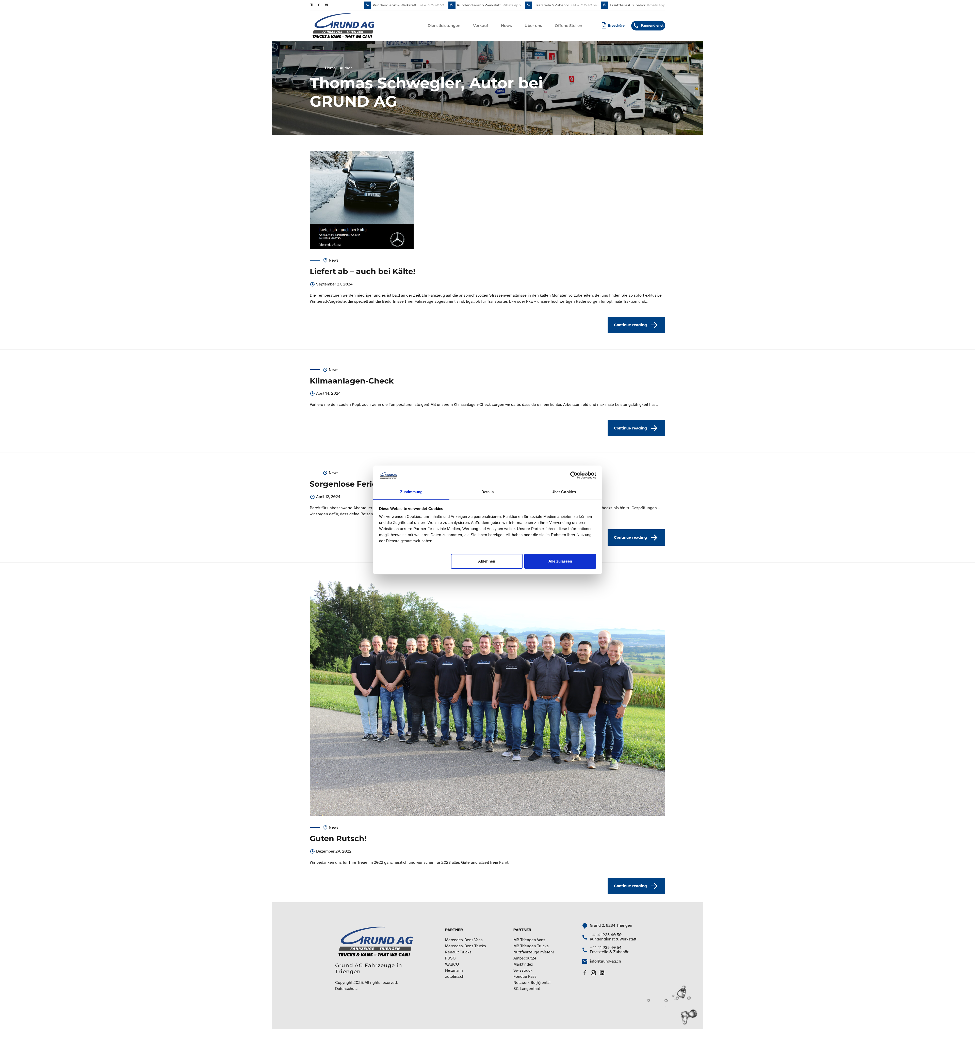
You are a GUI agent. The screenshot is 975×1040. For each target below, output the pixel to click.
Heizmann (454, 970)
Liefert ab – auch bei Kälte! (362, 271)
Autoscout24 (525, 958)
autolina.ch (454, 976)
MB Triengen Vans (529, 939)
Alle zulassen (560, 561)
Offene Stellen (568, 25)
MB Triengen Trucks (531, 946)
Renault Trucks (458, 952)
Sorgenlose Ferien (346, 484)
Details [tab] (487, 492)
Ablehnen (486, 561)
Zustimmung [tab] (411, 492)
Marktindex (523, 964)
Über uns (533, 25)
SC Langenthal (526, 988)
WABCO (452, 964)
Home (330, 68)
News (506, 25)
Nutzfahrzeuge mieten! (533, 952)
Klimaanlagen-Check (352, 381)
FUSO (450, 958)
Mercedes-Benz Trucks (465, 946)
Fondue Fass (525, 976)
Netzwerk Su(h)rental (531, 982)
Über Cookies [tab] (563, 492)
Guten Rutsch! (338, 838)
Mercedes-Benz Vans (464, 939)
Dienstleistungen (444, 25)
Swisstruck (522, 970)
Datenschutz (346, 988)
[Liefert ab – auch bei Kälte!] (487, 200)
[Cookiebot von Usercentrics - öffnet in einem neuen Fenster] (574, 475)
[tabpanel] (487, 697)
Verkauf (480, 25)
